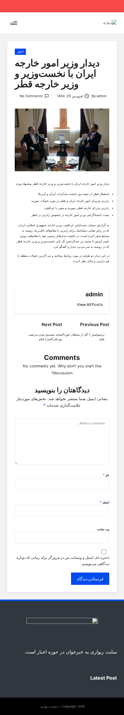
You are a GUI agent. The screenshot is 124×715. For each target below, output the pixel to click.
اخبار (20, 51)
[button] (90, 304)
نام (106, 475)
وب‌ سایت (103, 529)
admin (94, 294)
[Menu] (14, 23)
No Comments (31, 96)
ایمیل (104, 502)
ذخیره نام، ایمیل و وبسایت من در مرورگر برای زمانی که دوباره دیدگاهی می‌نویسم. (63, 560)
